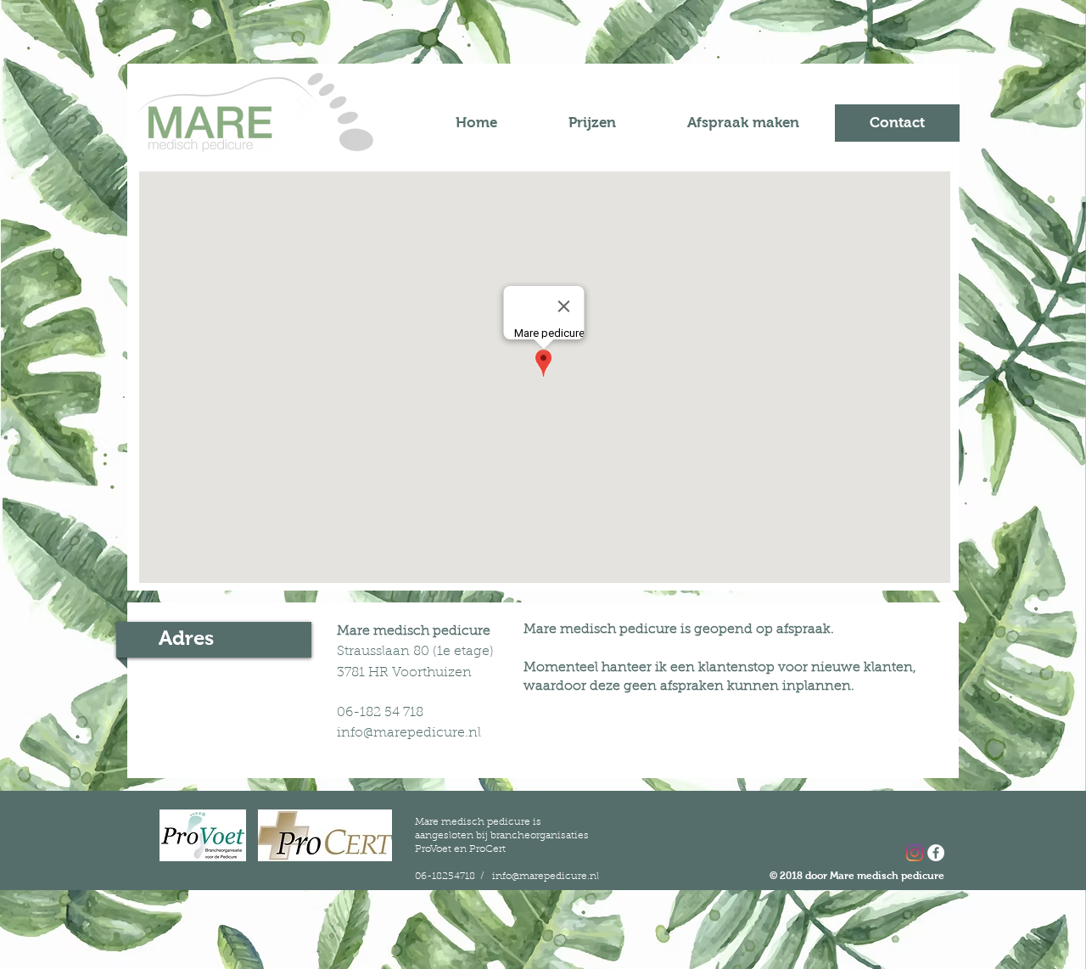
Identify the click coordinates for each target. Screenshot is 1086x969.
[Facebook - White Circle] (935, 852)
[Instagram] (914, 852)
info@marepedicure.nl (409, 733)
